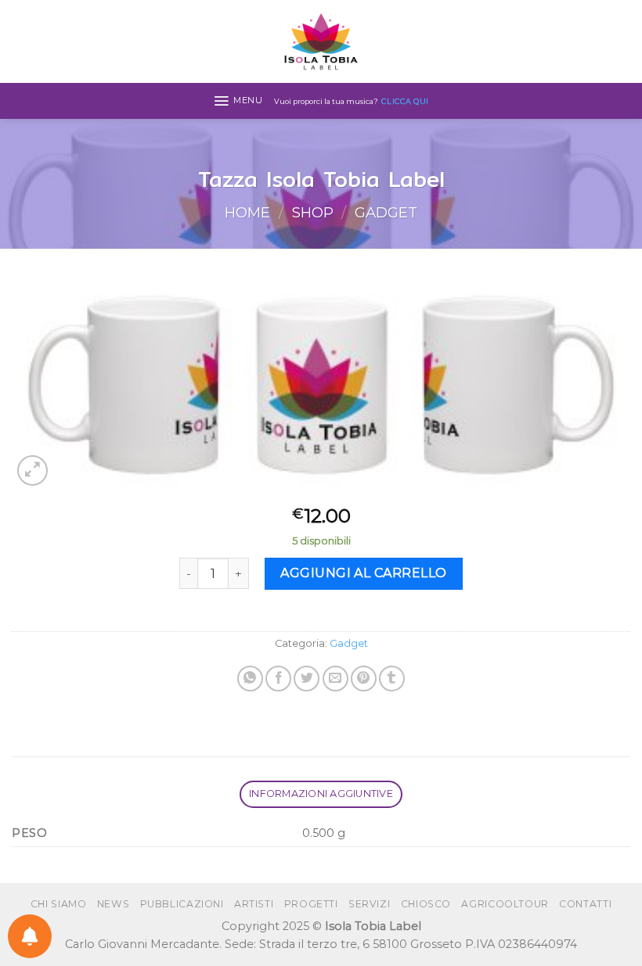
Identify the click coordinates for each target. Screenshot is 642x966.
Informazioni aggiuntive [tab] (321, 793)
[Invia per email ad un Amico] (335, 678)
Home (247, 212)
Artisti (253, 904)
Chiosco (426, 904)
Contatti (585, 904)
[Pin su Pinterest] (364, 678)
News (113, 904)
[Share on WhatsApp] (250, 678)
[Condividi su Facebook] (278, 678)
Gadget (386, 212)
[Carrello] (622, 41)
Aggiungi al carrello (363, 573)
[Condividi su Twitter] (306, 678)
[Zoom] (32, 470)
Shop (313, 212)
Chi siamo (59, 904)
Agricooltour (504, 904)
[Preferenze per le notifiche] (30, 936)
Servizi (369, 904)
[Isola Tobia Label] (321, 41)
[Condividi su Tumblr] (392, 678)
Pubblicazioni (182, 904)
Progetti (311, 904)
